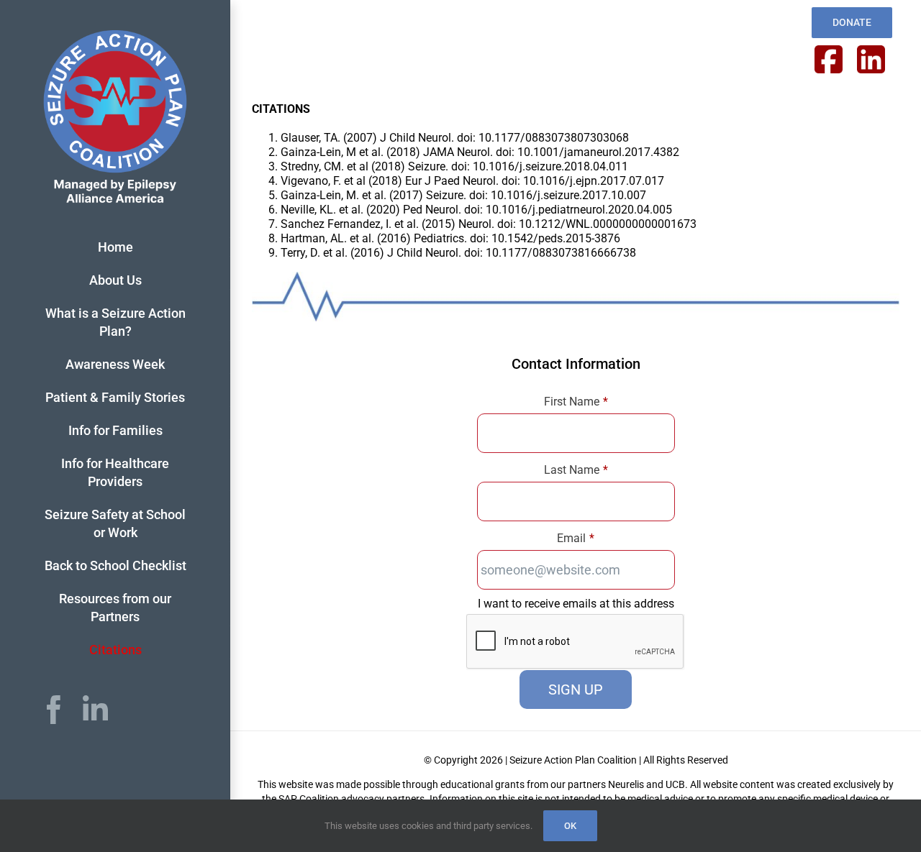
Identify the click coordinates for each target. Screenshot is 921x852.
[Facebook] (54, 709)
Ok (570, 825)
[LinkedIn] (95, 709)
